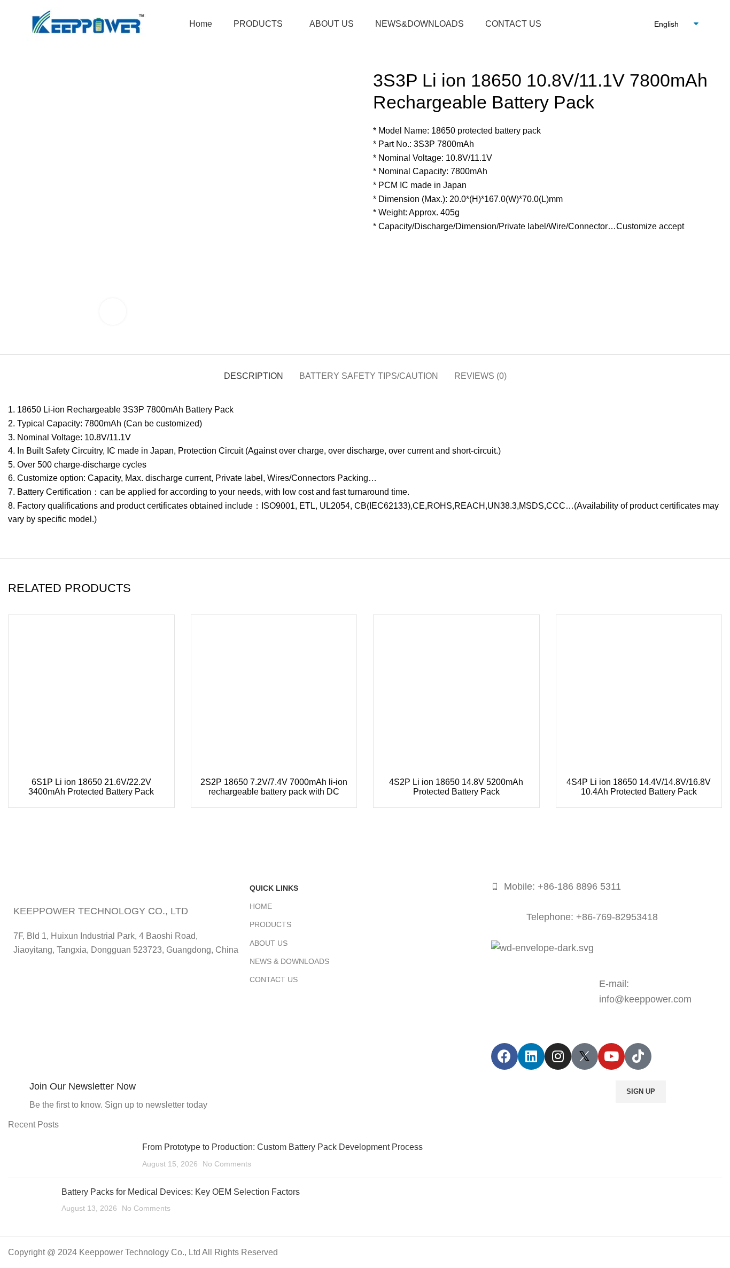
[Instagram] (558, 1056)
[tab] (253, 370)
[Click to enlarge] (112, 311)
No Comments (227, 1164)
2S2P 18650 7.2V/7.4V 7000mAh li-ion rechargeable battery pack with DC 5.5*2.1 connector (273, 791)
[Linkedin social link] (419, 251)
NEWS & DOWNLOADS (289, 961)
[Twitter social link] (394, 251)
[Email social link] (406, 251)
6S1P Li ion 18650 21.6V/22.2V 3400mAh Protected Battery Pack (91, 786)
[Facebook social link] (382, 251)
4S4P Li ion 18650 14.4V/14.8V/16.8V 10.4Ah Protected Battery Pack (638, 786)
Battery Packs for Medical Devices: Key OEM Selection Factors (180, 1191)
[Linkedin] (531, 1056)
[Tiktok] (638, 1056)
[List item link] (606, 886)
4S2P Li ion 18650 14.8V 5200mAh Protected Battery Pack (456, 786)
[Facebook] (504, 1056)
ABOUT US (269, 943)
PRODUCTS (270, 924)
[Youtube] (611, 1056)
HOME (261, 906)
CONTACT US (274, 979)
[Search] (631, 24)
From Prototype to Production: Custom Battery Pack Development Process (282, 1147)
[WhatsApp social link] (431, 251)
